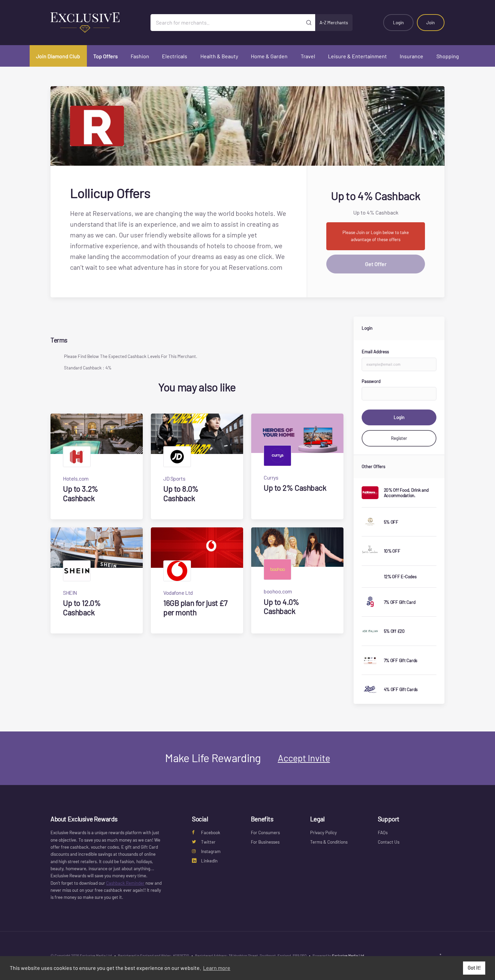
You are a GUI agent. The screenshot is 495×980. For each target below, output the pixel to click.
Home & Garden (269, 56)
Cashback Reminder (125, 883)
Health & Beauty (219, 56)
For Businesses (265, 842)
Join (430, 22)
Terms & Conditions (329, 842)
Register (399, 438)
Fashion (140, 56)
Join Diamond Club (58, 56)
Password (371, 381)
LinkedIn (209, 860)
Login (398, 22)
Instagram (211, 851)
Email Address (375, 351)
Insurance (411, 56)
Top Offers (105, 56)
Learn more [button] (216, 968)
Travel (308, 56)
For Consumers (265, 832)
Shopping (447, 56)
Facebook (210, 832)
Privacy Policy (323, 832)
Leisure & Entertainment (357, 56)
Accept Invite (304, 757)
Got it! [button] (474, 968)
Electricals (174, 56)
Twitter (208, 842)
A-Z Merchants (334, 22)
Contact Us (388, 842)
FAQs (383, 832)
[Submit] (309, 22)
